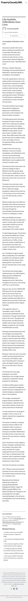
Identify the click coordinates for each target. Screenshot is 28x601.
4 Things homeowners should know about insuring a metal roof (13, 549)
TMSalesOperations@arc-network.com (12, 522)
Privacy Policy (9, 597)
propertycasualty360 (13, 28)
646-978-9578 (12, 580)
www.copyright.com (19, 518)
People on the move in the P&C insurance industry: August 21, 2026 (13, 534)
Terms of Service (24, 595)
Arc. (9, 595)
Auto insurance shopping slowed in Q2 (13, 540)
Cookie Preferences (17, 597)
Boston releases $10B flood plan (14, 553)
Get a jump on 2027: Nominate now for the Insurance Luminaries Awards (13, 558)
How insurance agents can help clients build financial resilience (13, 545)
